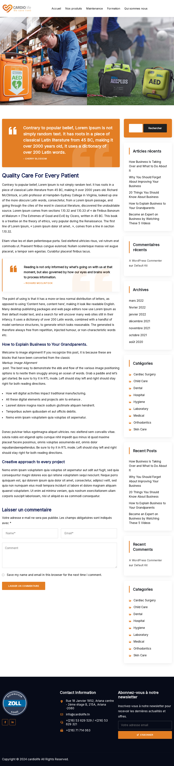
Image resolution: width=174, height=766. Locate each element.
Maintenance (94, 8)
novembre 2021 (139, 328)
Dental (138, 388)
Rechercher (155, 128)
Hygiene (139, 402)
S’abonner (146, 735)
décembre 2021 (139, 321)
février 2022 (137, 307)
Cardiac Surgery (145, 374)
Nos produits (73, 8)
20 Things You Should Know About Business (144, 195)
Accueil (56, 8)
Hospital (139, 395)
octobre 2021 (138, 335)
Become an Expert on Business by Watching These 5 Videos (144, 219)
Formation (113, 8)
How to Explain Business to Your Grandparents (147, 206)
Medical (139, 415)
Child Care (141, 381)
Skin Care (140, 429)
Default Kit (140, 265)
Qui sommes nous (135, 8)
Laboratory (141, 409)
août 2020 (136, 342)
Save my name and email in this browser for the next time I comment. (54, 575)
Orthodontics (142, 422)
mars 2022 (136, 300)
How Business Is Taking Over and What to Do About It (148, 166)
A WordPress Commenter (145, 260)
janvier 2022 (137, 314)
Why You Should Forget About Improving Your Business (145, 182)
